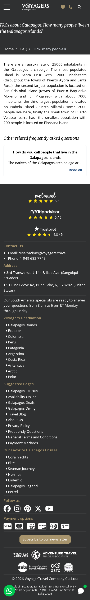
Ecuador (14, 330)
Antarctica (15, 365)
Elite (11, 462)
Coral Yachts (17, 457)
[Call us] (70, 7)
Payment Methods (22, 443)
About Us (15, 419)
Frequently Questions (25, 431)
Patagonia (15, 348)
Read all (75, 169)
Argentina (15, 353)
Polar (11, 376)
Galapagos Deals (21, 402)
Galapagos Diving (21, 408)
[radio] (30, 201)
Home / (10, 49)
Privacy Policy (18, 425)
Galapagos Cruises (22, 391)
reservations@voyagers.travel (42, 253)
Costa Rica (16, 359)
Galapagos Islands (22, 325)
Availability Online (22, 396)
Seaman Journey (21, 468)
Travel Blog (16, 414)
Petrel (12, 491)
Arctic (12, 371)
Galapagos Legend (22, 486)
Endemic (14, 480)
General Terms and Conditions (32, 437)
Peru (11, 342)
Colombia (15, 336)
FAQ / (25, 49)
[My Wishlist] (63, 7)
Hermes (14, 474)
